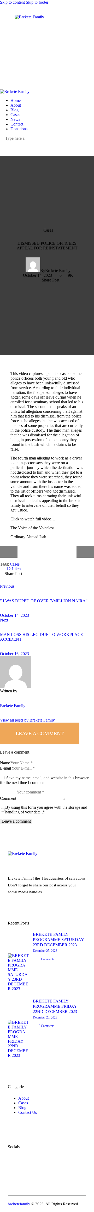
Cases (48, 230)
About (23, 1098)
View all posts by (27, 720)
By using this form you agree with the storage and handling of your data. (46, 809)
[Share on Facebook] (32, 577)
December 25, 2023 (45, 951)
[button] (48, 280)
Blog (22, 1107)
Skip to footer (37, 2)
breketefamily (19, 1204)
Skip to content (12, 2)
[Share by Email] (62, 577)
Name (5, 763)
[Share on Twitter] (47, 577)
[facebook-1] (3, 143)
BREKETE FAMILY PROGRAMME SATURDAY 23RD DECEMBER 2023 (58, 939)
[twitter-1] (8, 143)
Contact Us (27, 1112)
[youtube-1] (14, 143)
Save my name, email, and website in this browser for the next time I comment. (44, 780)
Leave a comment (40, 733)
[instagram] (20, 143)
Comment (8, 798)
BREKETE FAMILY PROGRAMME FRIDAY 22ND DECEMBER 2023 (55, 1006)
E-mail (5, 768)
